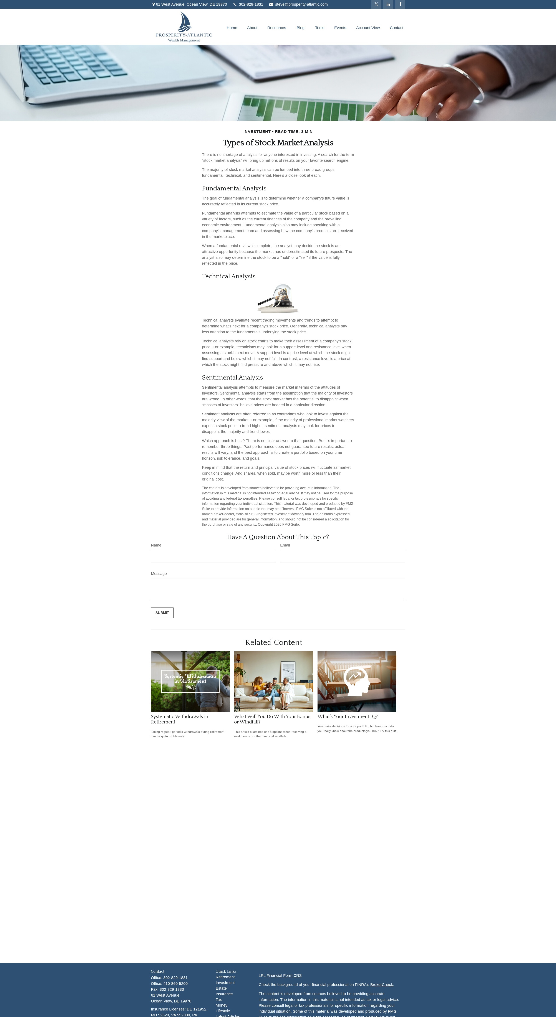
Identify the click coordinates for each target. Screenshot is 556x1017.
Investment (225, 983)
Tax (219, 999)
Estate (221, 988)
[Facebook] (400, 4)
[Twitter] (376, 4)
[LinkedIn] (388, 4)
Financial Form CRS (284, 975)
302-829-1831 (251, 4)
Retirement (225, 977)
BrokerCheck (381, 984)
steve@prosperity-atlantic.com (301, 4)
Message (159, 573)
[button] (232, 28)
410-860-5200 (175, 983)
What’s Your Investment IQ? (348, 716)
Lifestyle (223, 1011)
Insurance (224, 994)
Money (221, 1005)
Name (156, 545)
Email (285, 545)
